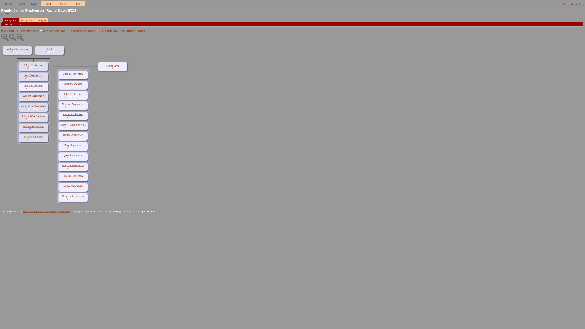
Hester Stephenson (73, 134)
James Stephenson (33, 85)
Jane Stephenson (73, 155)
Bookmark (575, 3)
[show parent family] (40, 88)
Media (63, 4)
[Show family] (38, 67)
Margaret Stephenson (73, 165)
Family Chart (11, 20)
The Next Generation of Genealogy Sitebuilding (47, 211)
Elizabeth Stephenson (33, 116)
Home (8, 4)
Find (48, 4)
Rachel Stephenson (73, 114)
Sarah (50, 49)
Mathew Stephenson (33, 126)
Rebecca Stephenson (73, 196)
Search (22, 4)
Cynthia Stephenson (73, 185)
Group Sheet (27, 20)
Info (78, 4)
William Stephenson (17, 49)
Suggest (42, 20)
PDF (20, 24)
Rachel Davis (112, 65)
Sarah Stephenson (33, 136)
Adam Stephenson (33, 65)
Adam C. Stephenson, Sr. (73, 124)
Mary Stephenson (73, 145)
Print (564, 3)
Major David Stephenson (33, 105)
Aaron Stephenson (73, 73)
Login (34, 4)
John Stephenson (33, 75)
